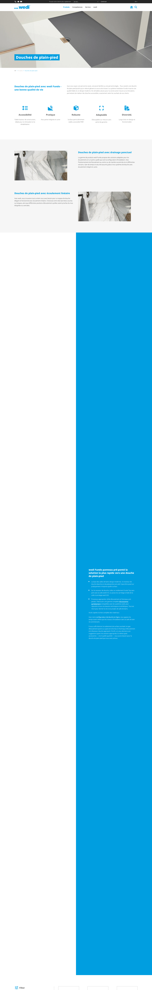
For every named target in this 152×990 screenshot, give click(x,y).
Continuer (104, 1)
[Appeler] (15, 2)
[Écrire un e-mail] (18, 2)
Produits (66, 7)
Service (88, 7)
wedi (95, 7)
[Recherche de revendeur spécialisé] (21, 2)
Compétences (77, 7)
